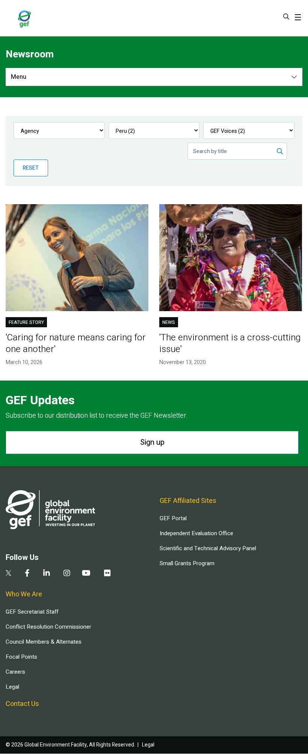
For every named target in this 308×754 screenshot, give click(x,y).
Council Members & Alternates (44, 642)
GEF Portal (173, 518)
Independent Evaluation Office (196, 533)
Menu (18, 76)
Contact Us (22, 704)
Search (286, 17)
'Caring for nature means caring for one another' (76, 343)
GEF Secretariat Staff (32, 612)
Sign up (152, 442)
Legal (12, 687)
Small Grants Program (187, 563)
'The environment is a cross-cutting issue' (229, 343)
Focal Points (21, 657)
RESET (31, 168)
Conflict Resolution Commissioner (48, 627)
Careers (15, 672)
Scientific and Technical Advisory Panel (208, 548)
